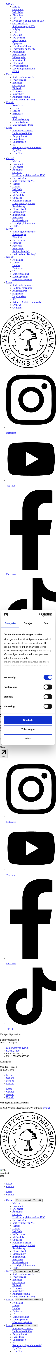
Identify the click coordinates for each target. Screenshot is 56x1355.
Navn (3, 747)
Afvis (28, 738)
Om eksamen (18, 85)
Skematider (17, 94)
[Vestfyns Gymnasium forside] (28, 367)
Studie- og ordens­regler (23, 77)
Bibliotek (16, 88)
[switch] (48, 686)
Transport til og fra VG (23, 49)
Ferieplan (17, 91)
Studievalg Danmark (22, 130)
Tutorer (16, 32)
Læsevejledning (20, 122)
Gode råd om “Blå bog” (24, 99)
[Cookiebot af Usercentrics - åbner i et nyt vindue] (39, 615)
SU (14, 144)
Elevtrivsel (17, 63)
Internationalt (18, 60)
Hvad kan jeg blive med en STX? (28, 20)
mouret (46, 1108)
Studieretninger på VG (23, 26)
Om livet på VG (20, 23)
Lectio (9, 1075)
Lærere (15, 108)
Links (9, 127)
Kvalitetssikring (20, 65)
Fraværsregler (19, 80)
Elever (9, 74)
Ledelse (16, 111)
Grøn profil (17, 9)
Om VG (10, 4)
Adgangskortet (19, 136)
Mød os (16, 6)
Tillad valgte (28, 729)
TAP (14, 116)
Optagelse (17, 43)
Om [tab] (46, 623)
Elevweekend (19, 54)
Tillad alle (28, 720)
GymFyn (16, 150)
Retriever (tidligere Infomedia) (27, 147)
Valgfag (16, 29)
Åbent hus (17, 15)
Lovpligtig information (23, 68)
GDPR (15, 71)
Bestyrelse (17, 113)
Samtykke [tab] (10, 623)
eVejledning (18, 139)
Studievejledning (20, 119)
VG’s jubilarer (19, 40)
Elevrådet (17, 82)
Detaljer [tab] (28, 623)
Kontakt (10, 102)
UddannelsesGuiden (22, 133)
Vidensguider (19, 57)
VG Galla (17, 34)
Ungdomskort (19, 141)
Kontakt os (17, 105)
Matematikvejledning (22, 125)
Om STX (17, 18)
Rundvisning (18, 51)
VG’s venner (18, 37)
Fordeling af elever (21, 46)
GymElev (17, 153)
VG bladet (17, 12)
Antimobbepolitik (21, 96)
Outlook (10, 1078)
